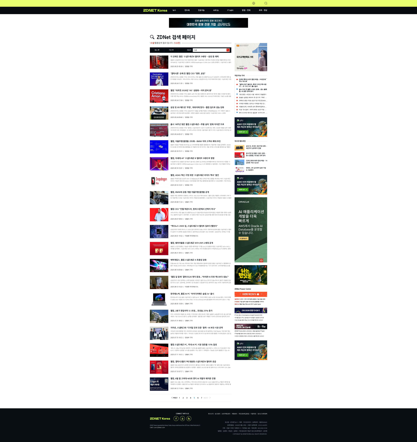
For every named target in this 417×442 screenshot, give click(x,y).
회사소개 (210, 414)
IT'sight (230, 10)
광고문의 (217, 414)
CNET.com (153, 427)
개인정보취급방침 (244, 414)
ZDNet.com (161, 427)
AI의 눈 (216, 10)
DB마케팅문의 (226, 414)
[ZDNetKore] (158, 6)
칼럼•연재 (246, 10)
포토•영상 (263, 10)
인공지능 (201, 10)
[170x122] (159, 62)
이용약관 (253, 414)
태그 (156, 50)
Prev (174, 398)
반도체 (187, 10)
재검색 (189, 50)
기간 (170, 50)
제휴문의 (234, 414)
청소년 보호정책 (262, 414)
